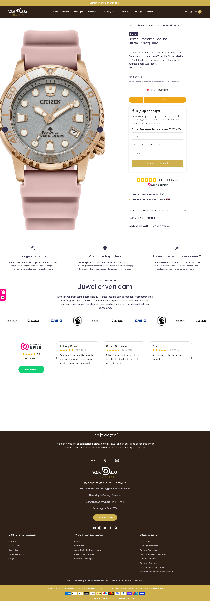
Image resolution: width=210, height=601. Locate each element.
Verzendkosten (147, 82)
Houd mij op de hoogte (157, 163)
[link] (160, 25)
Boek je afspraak (105, 517)
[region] (105, 2)
